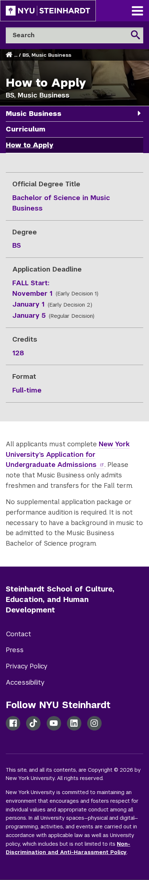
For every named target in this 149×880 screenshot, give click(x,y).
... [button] (15, 55)
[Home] (9, 55)
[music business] (139, 113)
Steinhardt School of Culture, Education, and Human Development (60, 599)
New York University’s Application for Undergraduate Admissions (67, 454)
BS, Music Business (46, 55)
